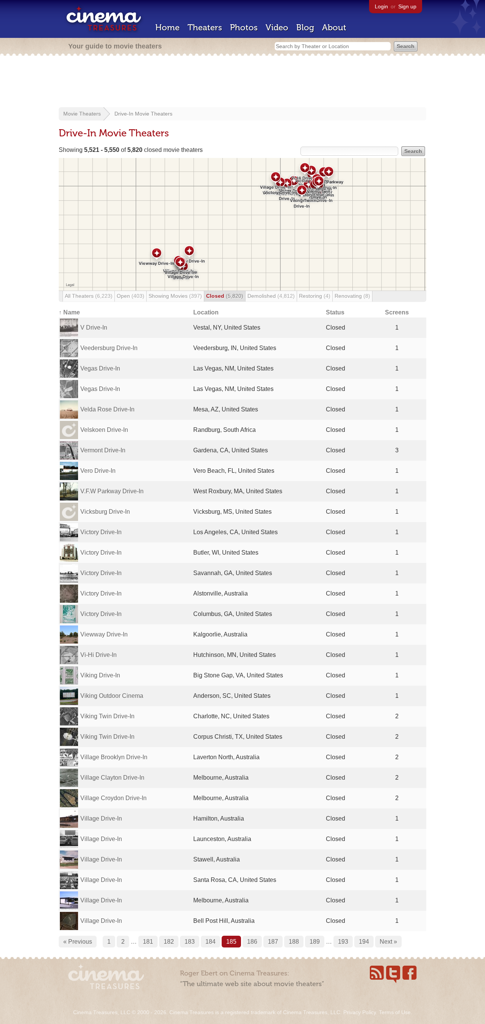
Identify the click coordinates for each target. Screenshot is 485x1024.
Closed (224, 296)
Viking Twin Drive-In (107, 716)
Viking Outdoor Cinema (111, 696)
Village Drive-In (101, 818)
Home (167, 27)
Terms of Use (395, 1012)
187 (273, 941)
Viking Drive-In (100, 675)
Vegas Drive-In (100, 368)
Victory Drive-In (101, 532)
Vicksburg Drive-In (105, 511)
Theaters (205, 27)
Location (206, 312)
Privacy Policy (359, 1012)
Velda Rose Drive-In (107, 409)
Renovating (352, 296)
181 (148, 941)
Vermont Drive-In (102, 450)
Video (277, 27)
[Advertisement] (242, 82)
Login (381, 6)
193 (343, 941)
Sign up (407, 6)
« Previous (77, 941)
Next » (388, 941)
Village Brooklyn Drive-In (113, 757)
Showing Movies (175, 296)
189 (315, 941)
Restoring (314, 296)
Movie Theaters (82, 114)
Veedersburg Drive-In (109, 348)
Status (335, 312)
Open (130, 296)
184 (210, 941)
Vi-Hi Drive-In (98, 655)
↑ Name (69, 312)
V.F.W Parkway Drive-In (112, 491)
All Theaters (89, 296)
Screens (397, 312)
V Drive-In (93, 327)
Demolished (271, 296)
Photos (244, 27)
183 (190, 941)
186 (252, 941)
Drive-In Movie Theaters (143, 114)
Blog (305, 27)
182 (169, 941)
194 (364, 941)
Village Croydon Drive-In (113, 798)
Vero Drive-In (98, 470)
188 (294, 941)
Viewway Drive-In (104, 634)
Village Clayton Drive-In (112, 777)
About (334, 27)
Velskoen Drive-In (104, 430)
